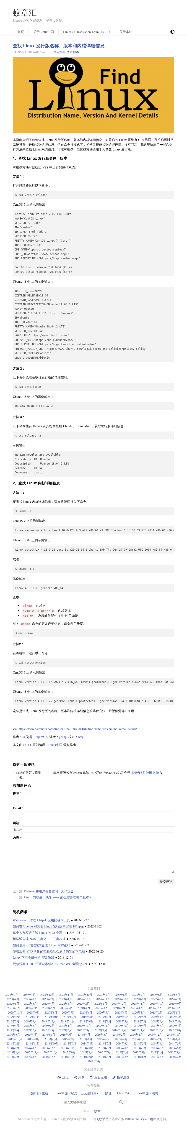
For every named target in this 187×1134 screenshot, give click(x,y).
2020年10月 (15, 1012)
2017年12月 (84, 1026)
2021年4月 (84, 1008)
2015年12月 (155, 1034)
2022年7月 (175, 999)
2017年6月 (13, 1030)
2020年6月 (86, 1012)
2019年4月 (157, 1017)
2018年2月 (48, 1026)
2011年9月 (105, 1057)
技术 (70, 52)
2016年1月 (136, 1034)
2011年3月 (94, 1061)
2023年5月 (173, 995)
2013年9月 (105, 1048)
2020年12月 (155, 1008)
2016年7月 (31, 1034)
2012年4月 (157, 1052)
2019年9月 (69, 1017)
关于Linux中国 (43, 32)
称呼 (16, 793)
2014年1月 (30, 1048)
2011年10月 (87, 1057)
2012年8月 (86, 1052)
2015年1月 (173, 1039)
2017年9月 (140, 1026)
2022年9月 (140, 999)
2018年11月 (68, 1021)
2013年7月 (140, 1048)
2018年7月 (140, 1021)
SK (14, 52)
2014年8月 (87, 1043)
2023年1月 (65, 999)
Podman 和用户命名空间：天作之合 (49, 891)
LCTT (27, 745)
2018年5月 (175, 1021)
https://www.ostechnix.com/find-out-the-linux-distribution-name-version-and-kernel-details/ (77, 729)
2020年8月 (50, 1012)
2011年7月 (122, 1057)
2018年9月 (105, 1021)
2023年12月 (47, 995)
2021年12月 (119, 1003)
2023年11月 (66, 995)
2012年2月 (13, 1057)
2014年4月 (157, 1043)
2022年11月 (103, 999)
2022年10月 (122, 999)
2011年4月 (175, 1057)
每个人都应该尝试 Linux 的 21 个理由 (39, 932)
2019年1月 (30, 1021)
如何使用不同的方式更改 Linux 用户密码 (41, 945)
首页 (21, 32)
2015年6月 (86, 1039)
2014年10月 (51, 1043)
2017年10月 (122, 1026)
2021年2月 (119, 1008)
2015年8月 (50, 1039)
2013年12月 (49, 1048)
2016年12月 (119, 1030)
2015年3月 (138, 1039)
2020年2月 (156, 1012)
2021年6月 (48, 1008)
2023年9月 (103, 995)
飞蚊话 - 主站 (38, 1093)
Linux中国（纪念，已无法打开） (77, 1093)
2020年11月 (174, 1008)
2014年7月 (105, 1043)
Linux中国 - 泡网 (146, 1093)
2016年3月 (101, 1034)
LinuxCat (123, 1093)
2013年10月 (87, 1048)
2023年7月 (138, 995)
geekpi (63, 737)
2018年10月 (87, 1021)
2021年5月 (66, 1008)
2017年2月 (83, 1030)
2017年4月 (48, 1030)
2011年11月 (68, 1057)
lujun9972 (42, 737)
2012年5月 (139, 1052)
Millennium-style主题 (139, 1119)
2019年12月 (14, 1017)
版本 (76, 52)
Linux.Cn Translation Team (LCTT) (86, 32)
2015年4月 (121, 1039)
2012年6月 (121, 1052)
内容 (16, 838)
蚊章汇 (25, 12)
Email (17, 808)
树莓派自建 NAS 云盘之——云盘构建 (39, 939)
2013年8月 (122, 1048)
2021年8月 (13, 1008)
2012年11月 (32, 1052)
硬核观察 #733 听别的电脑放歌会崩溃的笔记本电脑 (49, 951)
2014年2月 (13, 1048)
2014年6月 (122, 1043)
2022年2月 (83, 1003)
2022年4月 (48, 1003)
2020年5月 (103, 1012)
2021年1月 (136, 1008)
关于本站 (125, 32)
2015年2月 (156, 1039)
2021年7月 (31, 1008)
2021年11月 (138, 1003)
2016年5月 (66, 1034)
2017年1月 (100, 1030)
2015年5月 (103, 1039)
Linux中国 (55, 745)
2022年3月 (65, 1003)
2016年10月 (157, 1030)
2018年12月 (49, 1021)
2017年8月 (157, 1026)
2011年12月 (49, 1057)
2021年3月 (101, 1008)
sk (23, 737)
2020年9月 (33, 1012)
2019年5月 (140, 1017)
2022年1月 (100, 1003)
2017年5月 (30, 1030)
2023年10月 (85, 995)
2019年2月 (13, 1021)
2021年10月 (157, 1003)
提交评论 (166, 881)
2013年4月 (13, 1052)
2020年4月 (121, 1012)
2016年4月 (84, 1034)
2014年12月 (14, 1043)
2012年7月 (104, 1052)
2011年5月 (157, 1057)
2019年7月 (105, 1017)
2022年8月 (157, 999)
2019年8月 (87, 1017)
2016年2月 (119, 1034)
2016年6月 (48, 1034)
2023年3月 (30, 999)
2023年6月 (156, 995)
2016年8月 (13, 1034)
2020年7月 (68, 1012)
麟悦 (108, 1093)
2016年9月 (175, 1030)
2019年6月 (122, 1017)
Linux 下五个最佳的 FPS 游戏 (33, 957)
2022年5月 (30, 1003)
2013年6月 (157, 1048)
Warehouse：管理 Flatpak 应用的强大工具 (41, 920)
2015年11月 (174, 1034)
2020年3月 (138, 1012)
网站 (16, 823)
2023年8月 (121, 995)
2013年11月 (68, 1048)
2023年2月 (48, 999)
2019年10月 (51, 1017)
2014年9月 (69, 1043)
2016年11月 (138, 1030)
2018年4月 (13, 1026)
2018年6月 (157, 1021)
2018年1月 (65, 1026)
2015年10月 (15, 1039)
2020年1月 (173, 1012)
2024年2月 (11, 995)
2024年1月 (29, 995)
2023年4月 (13, 999)
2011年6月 (140, 1057)
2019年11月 (33, 1017)
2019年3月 (175, 1017)
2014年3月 (175, 1043)
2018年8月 (122, 1021)
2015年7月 (68, 1039)
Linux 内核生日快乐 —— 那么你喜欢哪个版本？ (58, 897)
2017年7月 (175, 1026)
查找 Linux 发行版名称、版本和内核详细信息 (58, 45)
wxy (80, 737)
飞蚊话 (100, 1119)
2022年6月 (13, 1003)
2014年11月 (33, 1043)
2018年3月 (30, 1026)
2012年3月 (174, 1052)
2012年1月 (30, 1057)
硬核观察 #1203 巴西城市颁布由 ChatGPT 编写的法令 (50, 964)
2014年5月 (140, 1043)
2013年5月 (175, 1048)
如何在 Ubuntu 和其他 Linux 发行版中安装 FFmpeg (48, 926)
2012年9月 (69, 1052)
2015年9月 (33, 1039)
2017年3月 (65, 1030)
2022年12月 (84, 999)
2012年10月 (51, 1052)
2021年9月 (175, 1003)
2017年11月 (103, 1026)
